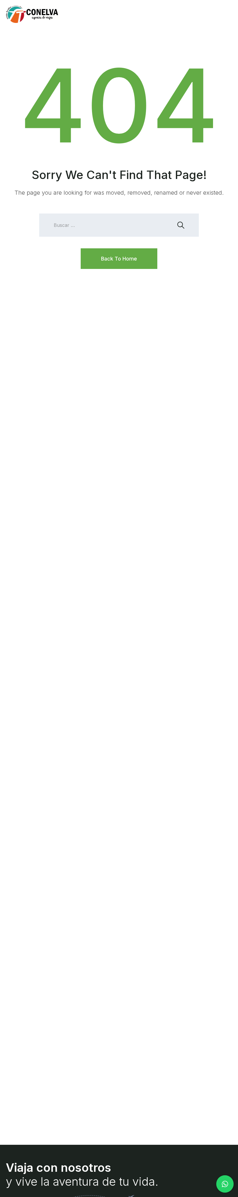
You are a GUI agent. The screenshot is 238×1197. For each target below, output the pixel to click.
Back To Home (119, 259)
